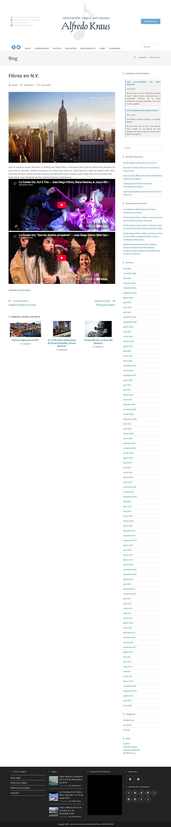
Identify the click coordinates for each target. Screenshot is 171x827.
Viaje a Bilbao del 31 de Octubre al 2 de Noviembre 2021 (70, 810)
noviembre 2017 (129, 535)
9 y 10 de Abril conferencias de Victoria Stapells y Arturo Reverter (62, 343)
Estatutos (15, 793)
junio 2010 (127, 700)
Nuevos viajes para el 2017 (25, 340)
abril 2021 (127, 390)
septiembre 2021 (130, 375)
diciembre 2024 (129, 283)
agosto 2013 (128, 579)
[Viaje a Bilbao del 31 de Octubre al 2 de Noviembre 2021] (53, 811)
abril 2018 (127, 511)
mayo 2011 (127, 666)
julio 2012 (127, 598)
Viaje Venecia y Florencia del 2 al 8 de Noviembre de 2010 (71, 779)
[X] (130, 779)
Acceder (126, 743)
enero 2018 (127, 526)
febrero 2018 (128, 521)
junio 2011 (127, 662)
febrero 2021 (128, 395)
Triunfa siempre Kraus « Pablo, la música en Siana (142, 217)
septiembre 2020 (130, 419)
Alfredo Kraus (42, 48)
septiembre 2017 (130, 540)
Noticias (57, 48)
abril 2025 (127, 278)
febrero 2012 (128, 623)
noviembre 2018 (129, 487)
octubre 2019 (128, 453)
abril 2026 (127, 268)
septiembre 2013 (130, 574)
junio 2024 (127, 307)
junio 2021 (127, 385)
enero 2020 (127, 438)
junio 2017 (127, 550)
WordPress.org (129, 753)
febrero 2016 (128, 564)
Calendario (115, 48)
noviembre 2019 (129, 448)
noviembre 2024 (129, 288)
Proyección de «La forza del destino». (98, 341)
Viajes (102, 48)
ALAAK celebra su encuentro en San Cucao (140, 163)
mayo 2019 (127, 462)
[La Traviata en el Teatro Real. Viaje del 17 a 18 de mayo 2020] (53, 796)
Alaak (14, 85)
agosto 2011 (128, 652)
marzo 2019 (128, 472)
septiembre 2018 (130, 496)
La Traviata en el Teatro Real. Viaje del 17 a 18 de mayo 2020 (71, 795)
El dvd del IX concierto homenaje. (139, 220)
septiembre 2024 (130, 293)
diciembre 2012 (129, 589)
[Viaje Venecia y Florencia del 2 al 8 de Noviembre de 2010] (53, 780)
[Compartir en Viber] (154, 793)
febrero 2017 (128, 560)
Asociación (70, 48)
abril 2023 (127, 331)
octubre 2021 (128, 370)
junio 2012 (127, 603)
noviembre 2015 (129, 569)
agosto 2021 (128, 380)
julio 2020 (127, 424)
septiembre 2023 (130, 322)
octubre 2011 (128, 642)
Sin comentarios (75, 786)
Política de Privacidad (20, 788)
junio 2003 (127, 705)
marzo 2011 (128, 676)
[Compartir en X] (128, 793)
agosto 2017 (128, 545)
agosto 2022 (128, 346)
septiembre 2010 (130, 691)
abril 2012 (127, 613)
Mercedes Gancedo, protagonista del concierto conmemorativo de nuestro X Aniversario (141, 250)
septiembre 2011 (130, 647)
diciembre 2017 (129, 530)
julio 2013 (127, 584)
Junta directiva (87, 48)
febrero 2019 (128, 477)
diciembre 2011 (129, 632)
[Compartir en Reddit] (135, 799)
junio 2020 (127, 428)
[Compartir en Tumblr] (141, 799)
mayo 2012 (127, 608)
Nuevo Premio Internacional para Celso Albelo (144, 228)
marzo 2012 (128, 618)
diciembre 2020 (129, 404)
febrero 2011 (128, 681)
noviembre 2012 (129, 594)
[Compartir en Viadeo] (148, 799)
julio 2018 (127, 501)
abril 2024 (127, 312)
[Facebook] (13, 47)
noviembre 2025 (129, 273)
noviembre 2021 (129, 365)
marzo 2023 (128, 336)
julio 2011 (127, 657)
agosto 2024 (128, 297)
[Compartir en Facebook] (135, 793)
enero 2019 (127, 482)
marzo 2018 (128, 516)
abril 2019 (127, 467)
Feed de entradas (130, 747)
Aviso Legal (15, 777)
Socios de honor (24, 290)
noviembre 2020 (129, 409)
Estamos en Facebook (100, 771)
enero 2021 (127, 399)
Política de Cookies (19, 783)
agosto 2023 (128, 327)
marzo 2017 (128, 555)
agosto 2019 (128, 458)
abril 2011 (127, 671)
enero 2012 (127, 627)
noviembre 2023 (129, 317)
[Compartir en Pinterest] (141, 793)
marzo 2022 (128, 356)
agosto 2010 (128, 696)
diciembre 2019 (129, 443)
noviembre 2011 (129, 637)
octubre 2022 (128, 341)
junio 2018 (127, 506)
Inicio (28, 48)
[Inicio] (135, 57)
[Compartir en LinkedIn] (148, 793)
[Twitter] (18, 47)
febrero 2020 (128, 433)
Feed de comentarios (131, 750)
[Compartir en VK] (128, 799)
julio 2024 (127, 302)
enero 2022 (127, 361)
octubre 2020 (128, 414)
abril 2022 (127, 351)
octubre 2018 (128, 492)
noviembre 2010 (129, 686)
